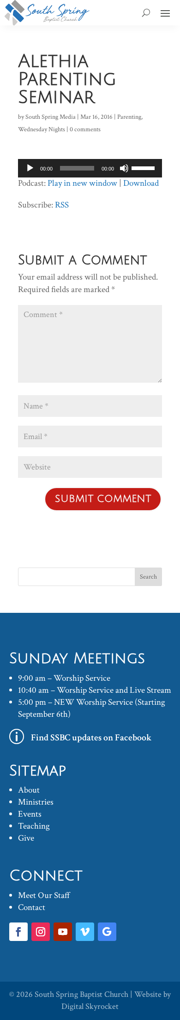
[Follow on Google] (107, 931)
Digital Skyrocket (90, 1006)
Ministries (36, 802)
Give (26, 838)
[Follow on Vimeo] (85, 931)
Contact (31, 907)
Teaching (34, 826)
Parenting (129, 117)
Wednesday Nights (41, 129)
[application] (90, 168)
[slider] (144, 167)
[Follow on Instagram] (40, 931)
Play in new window (82, 183)
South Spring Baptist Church (81, 994)
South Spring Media (50, 117)
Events (30, 814)
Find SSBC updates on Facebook (91, 738)
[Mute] (124, 168)
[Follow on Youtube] (63, 931)
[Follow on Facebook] (18, 931)
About (29, 790)
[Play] (30, 168)
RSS (62, 205)
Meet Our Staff (44, 895)
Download (141, 183)
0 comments (85, 129)
